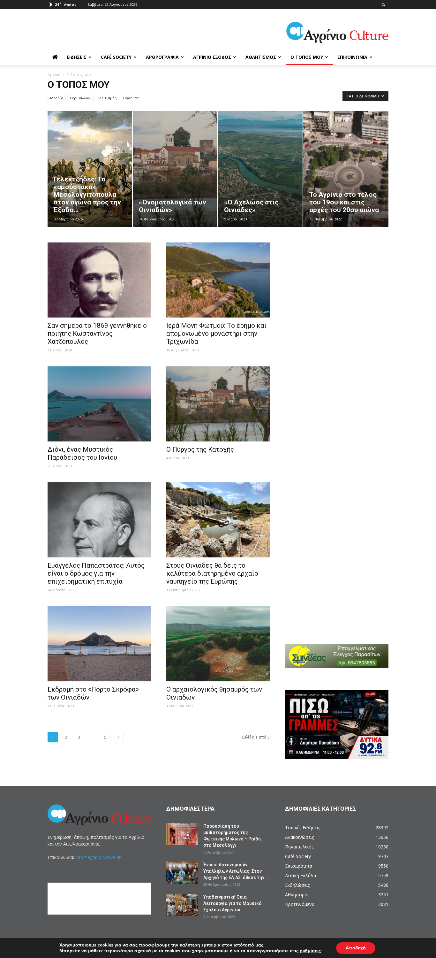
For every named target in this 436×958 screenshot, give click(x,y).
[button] (383, 4)
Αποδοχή (356, 948)
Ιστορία (56, 98)
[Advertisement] (341, 277)
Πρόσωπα (131, 98)
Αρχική (54, 74)
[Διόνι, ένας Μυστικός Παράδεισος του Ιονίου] (99, 403)
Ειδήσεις (76, 57)
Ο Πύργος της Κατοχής (200, 449)
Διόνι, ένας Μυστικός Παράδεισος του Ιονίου (82, 453)
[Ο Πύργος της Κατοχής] (218, 403)
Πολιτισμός (107, 98)
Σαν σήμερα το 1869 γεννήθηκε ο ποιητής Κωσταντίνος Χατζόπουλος (97, 333)
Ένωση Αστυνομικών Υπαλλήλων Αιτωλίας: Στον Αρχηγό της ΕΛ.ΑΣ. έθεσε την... (235, 871)
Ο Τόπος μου (306, 57)
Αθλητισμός (260, 57)
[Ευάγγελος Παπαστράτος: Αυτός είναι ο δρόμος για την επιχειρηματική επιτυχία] (99, 519)
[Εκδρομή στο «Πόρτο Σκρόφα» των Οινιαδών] (99, 643)
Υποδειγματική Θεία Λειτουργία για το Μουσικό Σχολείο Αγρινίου (232, 903)
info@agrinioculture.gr (98, 857)
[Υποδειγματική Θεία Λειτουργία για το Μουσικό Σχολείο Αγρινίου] (182, 905)
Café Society (116, 57)
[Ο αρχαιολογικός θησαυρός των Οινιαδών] (218, 643)
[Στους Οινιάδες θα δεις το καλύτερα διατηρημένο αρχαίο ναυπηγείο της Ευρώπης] (218, 519)
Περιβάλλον (80, 98)
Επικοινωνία (352, 57)
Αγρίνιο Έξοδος (212, 57)
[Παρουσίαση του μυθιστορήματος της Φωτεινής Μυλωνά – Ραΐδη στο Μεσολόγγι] (182, 834)
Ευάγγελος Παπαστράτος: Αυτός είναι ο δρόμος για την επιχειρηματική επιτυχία (96, 573)
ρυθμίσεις (310, 951)
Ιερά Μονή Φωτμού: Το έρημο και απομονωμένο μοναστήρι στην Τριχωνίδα (216, 333)
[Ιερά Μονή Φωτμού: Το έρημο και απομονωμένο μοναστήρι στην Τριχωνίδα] (218, 280)
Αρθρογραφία (162, 57)
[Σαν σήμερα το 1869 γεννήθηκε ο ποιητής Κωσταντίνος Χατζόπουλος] (99, 280)
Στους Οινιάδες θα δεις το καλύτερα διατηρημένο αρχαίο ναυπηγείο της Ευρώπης (212, 573)
